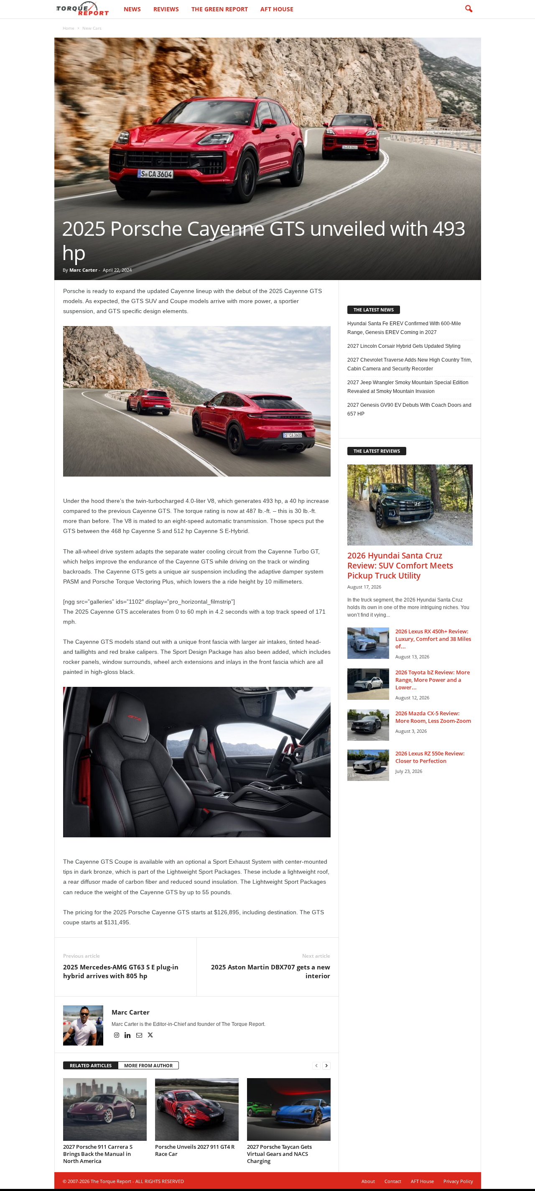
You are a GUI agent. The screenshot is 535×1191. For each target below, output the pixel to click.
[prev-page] (316, 1065)
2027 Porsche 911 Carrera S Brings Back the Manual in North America (97, 1154)
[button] (468, 9)
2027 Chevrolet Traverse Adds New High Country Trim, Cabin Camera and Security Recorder (409, 364)
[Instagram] (117, 1036)
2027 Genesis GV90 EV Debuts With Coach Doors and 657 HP (409, 409)
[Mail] (139, 1036)
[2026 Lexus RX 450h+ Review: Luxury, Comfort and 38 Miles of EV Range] (368, 643)
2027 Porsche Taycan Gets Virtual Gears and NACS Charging (279, 1154)
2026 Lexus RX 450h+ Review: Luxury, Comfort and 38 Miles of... (433, 638)
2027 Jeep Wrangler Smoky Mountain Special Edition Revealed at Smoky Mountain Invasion (408, 387)
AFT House (276, 9)
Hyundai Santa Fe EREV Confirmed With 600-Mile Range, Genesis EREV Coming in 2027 (404, 328)
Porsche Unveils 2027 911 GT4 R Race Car (194, 1150)
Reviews (166, 9)
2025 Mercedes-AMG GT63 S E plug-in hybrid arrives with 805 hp (120, 971)
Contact (393, 1181)
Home (68, 28)
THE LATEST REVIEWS (377, 451)
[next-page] (326, 1065)
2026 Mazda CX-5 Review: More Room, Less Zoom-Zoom (433, 716)
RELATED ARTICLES (91, 1065)
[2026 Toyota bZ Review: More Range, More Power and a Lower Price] (368, 684)
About (368, 1181)
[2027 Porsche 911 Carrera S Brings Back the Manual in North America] (105, 1109)
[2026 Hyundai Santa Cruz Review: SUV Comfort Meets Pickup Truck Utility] (410, 505)
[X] (150, 1036)
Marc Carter (83, 270)
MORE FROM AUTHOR (148, 1065)
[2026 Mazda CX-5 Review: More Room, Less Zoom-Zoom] (368, 725)
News (132, 9)
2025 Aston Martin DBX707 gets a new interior (270, 971)
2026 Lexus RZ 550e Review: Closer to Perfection (430, 757)
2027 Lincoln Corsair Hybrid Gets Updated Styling (404, 346)
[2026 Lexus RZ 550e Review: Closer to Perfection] (368, 765)
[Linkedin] (128, 1036)
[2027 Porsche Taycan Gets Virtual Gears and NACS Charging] (289, 1109)
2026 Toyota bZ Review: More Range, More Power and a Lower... (432, 679)
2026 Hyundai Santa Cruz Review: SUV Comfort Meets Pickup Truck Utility (400, 565)
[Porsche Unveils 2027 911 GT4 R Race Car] (197, 1109)
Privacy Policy (458, 1181)
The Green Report (219, 9)
